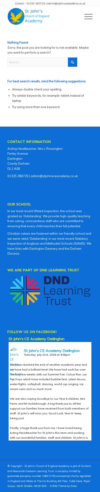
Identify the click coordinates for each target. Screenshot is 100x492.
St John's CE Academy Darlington (36, 338)
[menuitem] (86, 16)
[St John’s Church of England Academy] (41, 16)
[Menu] (86, 16)
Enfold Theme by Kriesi (63, 486)
